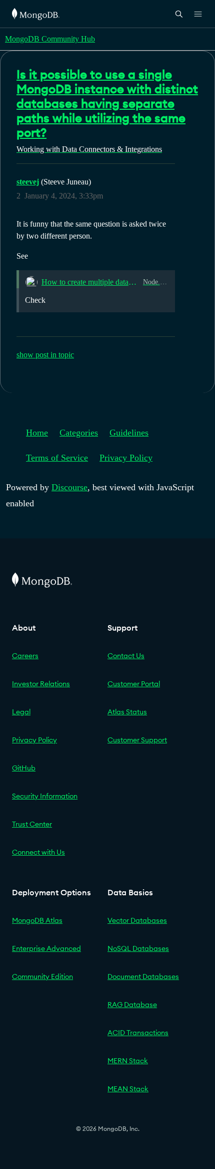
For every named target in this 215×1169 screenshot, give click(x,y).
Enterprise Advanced (46, 948)
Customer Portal (134, 683)
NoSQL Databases (138, 948)
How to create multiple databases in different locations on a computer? (90, 282)
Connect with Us (38, 852)
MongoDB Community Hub (50, 39)
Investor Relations (41, 683)
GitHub (24, 767)
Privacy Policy (126, 458)
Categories (79, 433)
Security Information (45, 796)
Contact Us (126, 655)
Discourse (70, 487)
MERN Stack (128, 1060)
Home (37, 433)
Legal (21, 711)
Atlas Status (127, 711)
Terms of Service (57, 458)
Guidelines (129, 433)
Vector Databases (137, 920)
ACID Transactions (138, 1032)
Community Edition (42, 976)
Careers (25, 655)
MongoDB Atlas (37, 920)
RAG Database (132, 1004)
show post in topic (45, 354)
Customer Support (137, 739)
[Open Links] (198, 14)
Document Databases (143, 976)
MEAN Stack (128, 1088)
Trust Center (32, 824)
